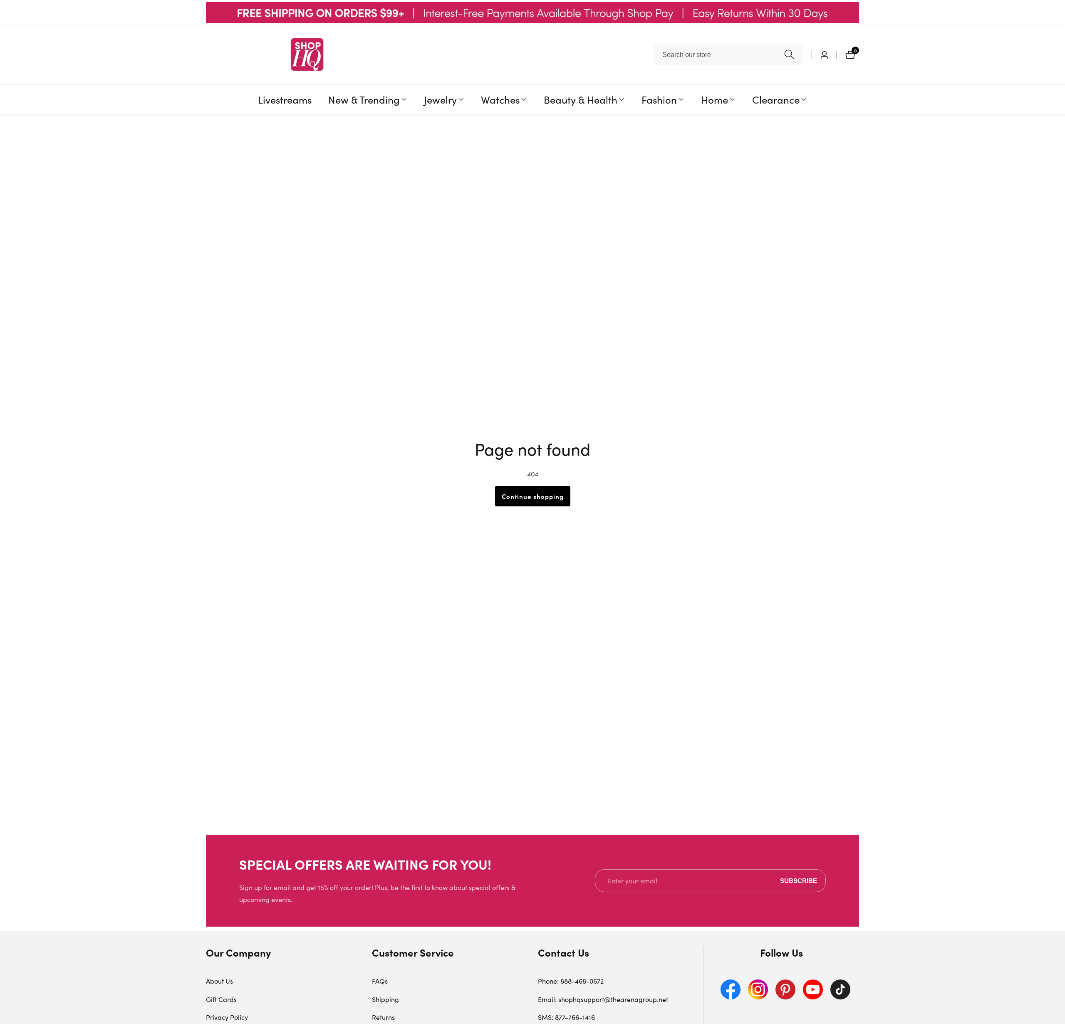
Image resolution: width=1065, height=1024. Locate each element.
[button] (364, 99)
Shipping (385, 999)
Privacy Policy (227, 1017)
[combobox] (728, 55)
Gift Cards (221, 999)
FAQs (380, 981)
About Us (219, 981)
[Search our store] (789, 55)
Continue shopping (533, 496)
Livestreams (285, 99)
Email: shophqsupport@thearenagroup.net (603, 999)
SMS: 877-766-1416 (566, 1017)
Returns (383, 1017)
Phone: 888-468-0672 (571, 981)
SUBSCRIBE (798, 880)
